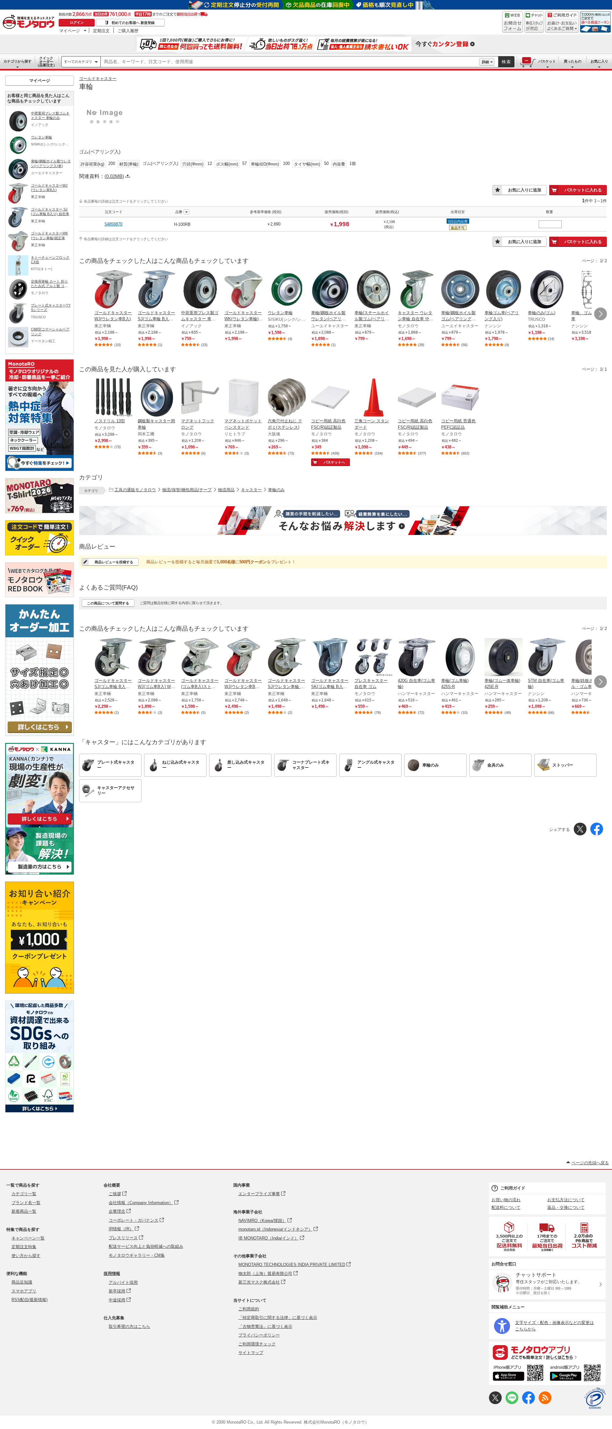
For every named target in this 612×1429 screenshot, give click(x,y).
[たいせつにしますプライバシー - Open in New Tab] (595, 1398)
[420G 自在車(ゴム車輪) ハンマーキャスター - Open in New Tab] (417, 657)
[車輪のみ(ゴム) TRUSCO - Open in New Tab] (547, 290)
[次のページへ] (600, 313)
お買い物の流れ (506, 1199)
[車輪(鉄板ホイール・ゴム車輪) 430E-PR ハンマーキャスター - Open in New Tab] (590, 657)
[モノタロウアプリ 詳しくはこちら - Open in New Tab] (547, 1352)
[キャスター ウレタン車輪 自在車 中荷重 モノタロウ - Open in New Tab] (417, 290)
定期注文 (101, 30)
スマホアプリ (23, 1291)
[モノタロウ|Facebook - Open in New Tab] (528, 1402)
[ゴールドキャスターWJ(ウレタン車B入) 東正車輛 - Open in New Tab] (113, 290)
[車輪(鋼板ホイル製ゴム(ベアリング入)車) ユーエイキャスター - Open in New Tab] (460, 290)
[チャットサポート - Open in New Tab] (534, 22)
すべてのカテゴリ (78, 61)
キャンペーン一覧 (28, 1238)
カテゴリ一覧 (23, 1193)
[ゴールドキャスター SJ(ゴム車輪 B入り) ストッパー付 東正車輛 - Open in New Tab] (113, 657)
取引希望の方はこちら (129, 1326)
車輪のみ (276, 489)
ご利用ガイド (512, 1188)
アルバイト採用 (123, 1282)
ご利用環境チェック (257, 1344)
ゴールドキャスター (97, 78)
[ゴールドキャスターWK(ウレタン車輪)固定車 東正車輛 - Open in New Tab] (243, 290)
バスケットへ (334, 462)
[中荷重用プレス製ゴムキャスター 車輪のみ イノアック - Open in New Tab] (200, 290)
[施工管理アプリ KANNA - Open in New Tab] (39, 824)
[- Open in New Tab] (510, 1236)
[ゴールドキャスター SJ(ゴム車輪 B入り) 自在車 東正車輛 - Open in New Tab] (157, 290)
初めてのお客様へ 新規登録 (133, 23)
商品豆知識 (21, 1282)
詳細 (485, 62)
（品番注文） (46, 61)
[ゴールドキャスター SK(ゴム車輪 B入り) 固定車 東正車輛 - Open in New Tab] (330, 657)
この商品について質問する (108, 603)
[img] (30, 22)
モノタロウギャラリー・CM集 (137, 1255)
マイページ (69, 30)
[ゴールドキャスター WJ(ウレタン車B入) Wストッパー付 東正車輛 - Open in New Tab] (243, 657)
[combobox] (290, 62)
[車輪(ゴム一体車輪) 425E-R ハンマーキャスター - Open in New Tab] (503, 657)
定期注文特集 (23, 1246)
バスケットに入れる (583, 190)
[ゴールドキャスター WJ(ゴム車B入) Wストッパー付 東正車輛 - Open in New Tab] (157, 657)
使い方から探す (25, 1255)
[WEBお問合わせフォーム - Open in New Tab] (512, 22)
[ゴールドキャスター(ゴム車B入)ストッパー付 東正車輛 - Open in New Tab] (200, 657)
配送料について (506, 1207)
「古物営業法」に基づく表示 (265, 1326)
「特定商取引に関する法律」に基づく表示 (277, 1317)
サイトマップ (250, 1352)
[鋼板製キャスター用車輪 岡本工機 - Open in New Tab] (157, 398)
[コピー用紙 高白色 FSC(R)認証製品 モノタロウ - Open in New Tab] (330, 398)
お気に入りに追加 (524, 190)
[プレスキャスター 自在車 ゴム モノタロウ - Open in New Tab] (373, 657)
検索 (506, 61)
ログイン (77, 22)
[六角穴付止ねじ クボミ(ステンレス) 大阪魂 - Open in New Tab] (287, 398)
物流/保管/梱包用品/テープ (187, 489)
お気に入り (599, 61)
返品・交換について (566, 1207)
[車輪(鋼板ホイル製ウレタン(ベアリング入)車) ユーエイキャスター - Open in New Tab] (330, 290)
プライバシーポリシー (259, 1335)
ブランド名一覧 (25, 1202)
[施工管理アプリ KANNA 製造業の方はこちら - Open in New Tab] (39, 873)
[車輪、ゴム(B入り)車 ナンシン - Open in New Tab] (590, 290)
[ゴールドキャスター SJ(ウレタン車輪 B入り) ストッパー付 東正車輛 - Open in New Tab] (287, 657)
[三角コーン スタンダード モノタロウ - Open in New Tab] (373, 398)
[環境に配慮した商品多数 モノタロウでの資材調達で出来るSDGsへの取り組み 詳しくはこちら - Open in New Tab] (39, 1111)
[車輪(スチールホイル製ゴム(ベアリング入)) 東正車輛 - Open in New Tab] (373, 290)
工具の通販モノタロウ (135, 489)
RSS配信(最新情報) (29, 1299)
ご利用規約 (248, 1309)
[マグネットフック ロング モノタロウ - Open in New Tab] (200, 398)
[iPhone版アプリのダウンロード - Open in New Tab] (518, 1374)
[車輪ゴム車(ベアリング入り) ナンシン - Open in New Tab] (503, 290)
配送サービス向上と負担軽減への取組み (146, 1246)
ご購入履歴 (128, 30)
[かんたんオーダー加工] (39, 734)
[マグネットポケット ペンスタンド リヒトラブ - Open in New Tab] (243, 398)
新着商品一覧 (23, 1211)
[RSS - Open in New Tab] (545, 1402)
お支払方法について (566, 1199)
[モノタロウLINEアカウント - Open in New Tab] (512, 1402)
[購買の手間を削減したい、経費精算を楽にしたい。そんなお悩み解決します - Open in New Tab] (343, 520)
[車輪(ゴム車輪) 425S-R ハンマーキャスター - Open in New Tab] (460, 657)
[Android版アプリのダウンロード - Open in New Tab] (576, 1374)
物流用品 (226, 489)
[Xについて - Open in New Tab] (495, 1402)
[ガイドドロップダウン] (562, 26)
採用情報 (112, 1273)
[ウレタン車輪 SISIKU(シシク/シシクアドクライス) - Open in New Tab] (287, 290)
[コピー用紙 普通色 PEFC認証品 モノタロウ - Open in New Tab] (460, 398)
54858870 (113, 224)
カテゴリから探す (18, 61)
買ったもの (572, 61)
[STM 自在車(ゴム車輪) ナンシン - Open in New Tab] (547, 657)
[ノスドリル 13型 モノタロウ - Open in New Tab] (113, 398)
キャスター (251, 489)
